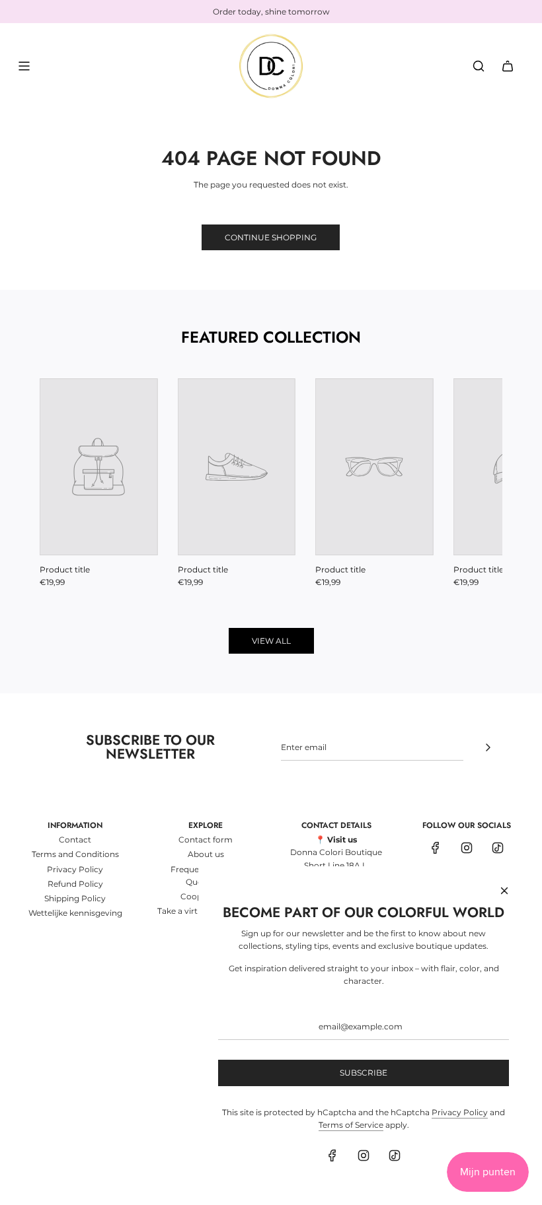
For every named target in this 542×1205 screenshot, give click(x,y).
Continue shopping (271, 237)
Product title (65, 569)
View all (271, 641)
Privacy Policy (460, 1112)
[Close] (504, 890)
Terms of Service (351, 1125)
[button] (64, 483)
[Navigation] (23, 66)
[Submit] (487, 747)
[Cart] (507, 66)
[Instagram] (466, 847)
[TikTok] (497, 847)
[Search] (478, 66)
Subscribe (363, 1073)
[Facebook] (435, 847)
